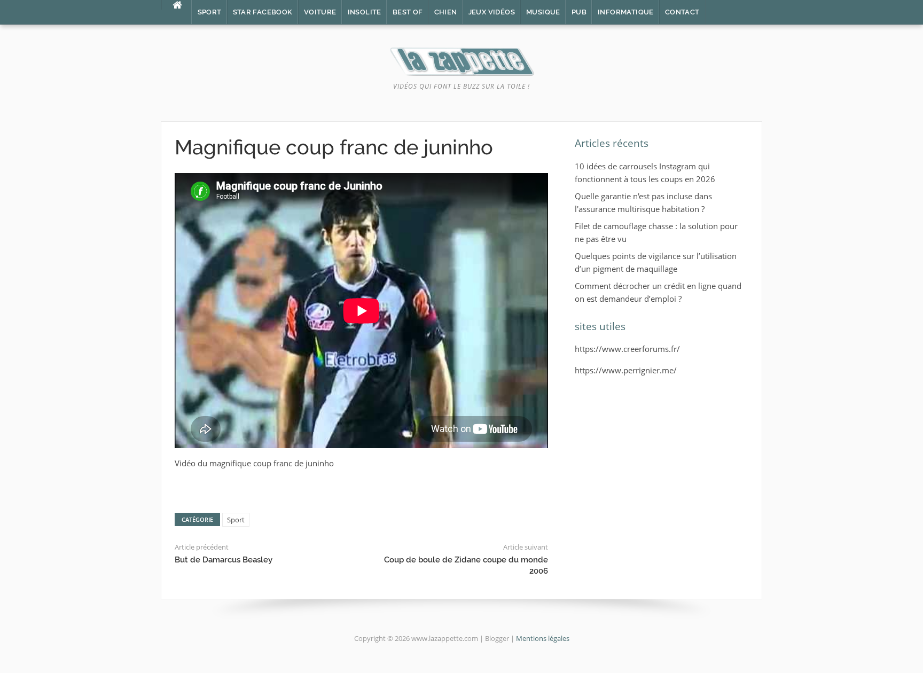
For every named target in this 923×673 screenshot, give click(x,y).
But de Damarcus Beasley (223, 560)
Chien (445, 12)
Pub (579, 12)
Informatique (626, 12)
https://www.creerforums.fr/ (627, 348)
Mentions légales (542, 638)
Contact (682, 12)
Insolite (364, 12)
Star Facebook (263, 12)
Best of (408, 12)
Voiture (320, 12)
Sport (210, 12)
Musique (543, 12)
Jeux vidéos (491, 12)
